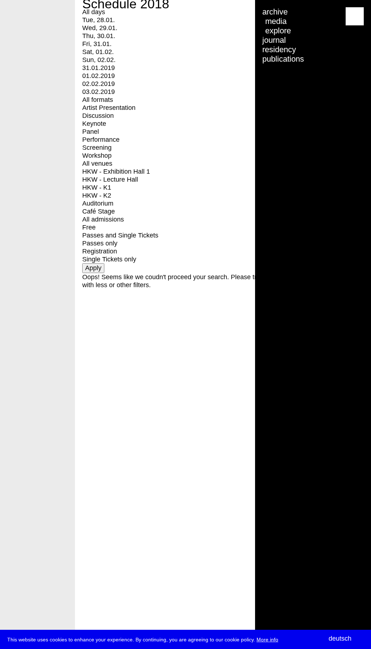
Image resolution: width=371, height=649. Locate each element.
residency (279, 49)
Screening (97, 147)
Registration (99, 251)
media (276, 21)
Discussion (98, 115)
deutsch (340, 638)
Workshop (97, 155)
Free (89, 227)
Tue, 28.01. (98, 20)
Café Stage (98, 211)
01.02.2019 (98, 75)
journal (274, 40)
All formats (97, 99)
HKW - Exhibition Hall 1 (116, 171)
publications (283, 58)
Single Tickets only (109, 259)
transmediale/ (28, 16)
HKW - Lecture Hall (110, 179)
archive (275, 11)
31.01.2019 (98, 67)
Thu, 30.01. (98, 36)
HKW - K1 (96, 187)
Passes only (99, 243)
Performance (101, 139)
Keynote (94, 123)
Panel (90, 131)
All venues (97, 163)
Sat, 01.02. (98, 51)
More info (267, 639)
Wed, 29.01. (99, 28)
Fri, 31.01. (97, 43)
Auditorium (97, 203)
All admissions (103, 219)
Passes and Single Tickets (120, 235)
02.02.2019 (98, 83)
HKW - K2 (96, 195)
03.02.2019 (98, 91)
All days (93, 12)
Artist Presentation (109, 107)
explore (278, 30)
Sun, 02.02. (99, 59)
